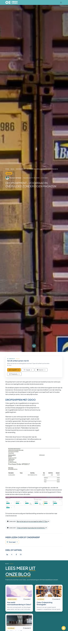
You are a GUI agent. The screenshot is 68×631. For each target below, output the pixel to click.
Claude (29, 370)
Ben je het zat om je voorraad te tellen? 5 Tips (32, 521)
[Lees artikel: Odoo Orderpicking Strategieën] (49, 591)
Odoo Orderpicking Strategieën (44, 603)
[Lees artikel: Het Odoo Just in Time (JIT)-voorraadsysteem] (19, 620)
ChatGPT (15, 370)
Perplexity (15, 374)
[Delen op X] (12, 554)
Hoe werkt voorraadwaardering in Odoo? (19, 603)
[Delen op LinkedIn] (7, 554)
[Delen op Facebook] (16, 554)
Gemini (42, 370)
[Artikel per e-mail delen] (21, 554)
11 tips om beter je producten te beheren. (31, 528)
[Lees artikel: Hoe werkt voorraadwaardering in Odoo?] (19, 591)
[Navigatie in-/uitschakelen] (61, 2)
